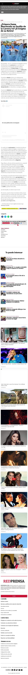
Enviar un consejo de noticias (8, 635)
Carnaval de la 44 (4, 234)
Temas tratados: (5, 228)
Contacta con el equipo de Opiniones (9, 625)
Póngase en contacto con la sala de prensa (11, 620)
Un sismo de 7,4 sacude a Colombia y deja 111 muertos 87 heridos (16, 267)
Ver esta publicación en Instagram (10, 122)
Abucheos (3, 237)
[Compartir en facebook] (2, 217)
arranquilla (3, 229)
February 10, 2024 (5, 205)
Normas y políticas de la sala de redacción (11, 604)
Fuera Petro (3, 235)
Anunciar (3, 628)
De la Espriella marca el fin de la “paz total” (15, 276)
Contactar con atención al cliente (9, 623)
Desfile (2, 232)
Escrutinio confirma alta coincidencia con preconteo (14, 293)
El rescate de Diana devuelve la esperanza (15, 259)
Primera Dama (3, 231)
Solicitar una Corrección (6, 632)
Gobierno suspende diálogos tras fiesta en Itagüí (16, 310)
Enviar (14, 596)
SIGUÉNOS (8, 670)
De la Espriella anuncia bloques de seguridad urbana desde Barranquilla (16, 285)
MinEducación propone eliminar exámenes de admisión (15, 301)
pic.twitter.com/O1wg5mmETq (8, 200)
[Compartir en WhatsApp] (8, 217)
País (2, 20)
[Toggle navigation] (2, 4)
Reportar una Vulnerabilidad (7, 638)
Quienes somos (4, 601)
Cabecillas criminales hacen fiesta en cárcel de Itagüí (16, 318)
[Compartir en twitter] (5, 217)
